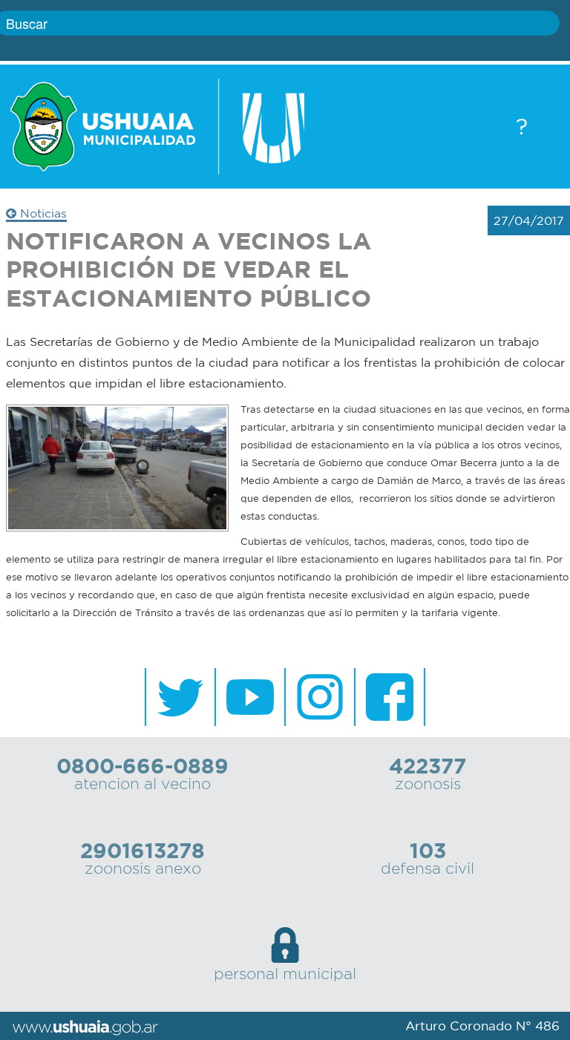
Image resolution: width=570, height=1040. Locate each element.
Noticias (41, 213)
